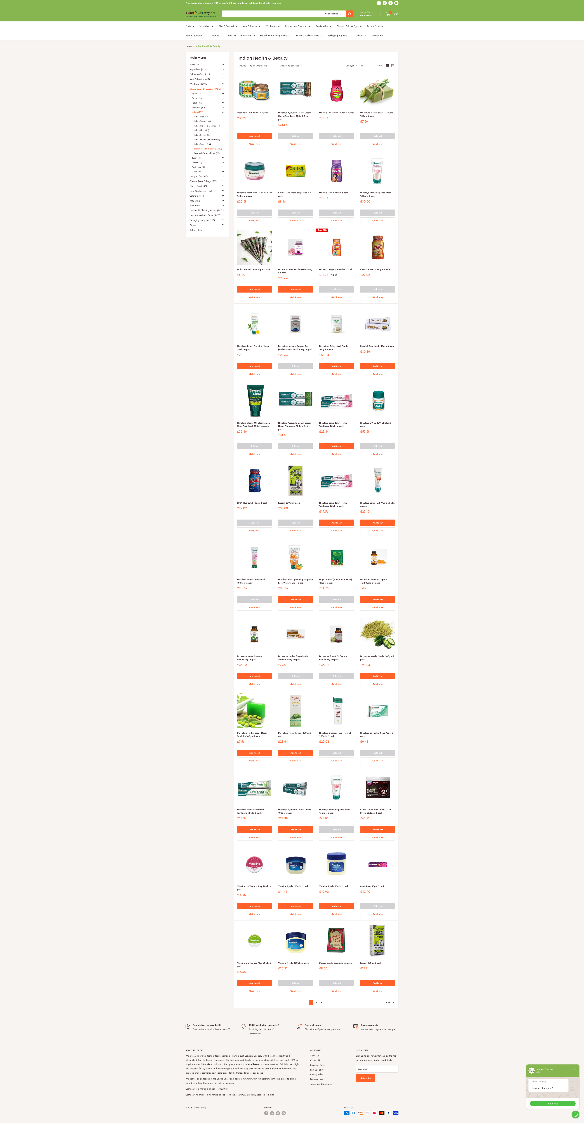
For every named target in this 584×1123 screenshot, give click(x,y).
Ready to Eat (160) (198, 176)
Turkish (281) (197, 98)
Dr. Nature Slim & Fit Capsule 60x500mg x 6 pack (333, 658)
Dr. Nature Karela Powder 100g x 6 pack (377, 658)
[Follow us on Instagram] (385, 3)
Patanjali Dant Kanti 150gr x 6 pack (377, 346)
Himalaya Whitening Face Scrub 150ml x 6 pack (334, 811)
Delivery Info (377, 35)
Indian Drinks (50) (202, 134)
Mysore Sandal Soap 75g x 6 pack (335, 962)
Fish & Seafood (226, 26)
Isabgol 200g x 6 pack (289, 502)
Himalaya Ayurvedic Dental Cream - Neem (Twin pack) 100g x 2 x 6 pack (295, 426)
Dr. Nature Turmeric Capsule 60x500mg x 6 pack (373, 581)
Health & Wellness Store (307, 35)
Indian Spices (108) (202, 121)
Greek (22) (197, 171)
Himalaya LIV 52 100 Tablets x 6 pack (375, 424)
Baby (230, 35)
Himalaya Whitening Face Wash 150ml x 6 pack (375, 194)
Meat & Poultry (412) (199, 79)
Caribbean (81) (198, 167)
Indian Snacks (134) (203, 144)
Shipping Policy (318, 1065)
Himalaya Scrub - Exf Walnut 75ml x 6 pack (377, 504)
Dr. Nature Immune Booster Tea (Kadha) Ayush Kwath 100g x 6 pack (295, 348)
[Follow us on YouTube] (396, 3)
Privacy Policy (316, 1074)
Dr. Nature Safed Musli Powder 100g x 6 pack (334, 348)
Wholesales (271, 26)
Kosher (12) (197, 162)
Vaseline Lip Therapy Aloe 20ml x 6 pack (254, 964)
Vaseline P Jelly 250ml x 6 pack (293, 962)
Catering (215, 35)
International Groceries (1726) (205, 89)
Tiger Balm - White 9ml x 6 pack (252, 112)
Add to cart (254, 135)
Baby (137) (194, 200)
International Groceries (296, 26)
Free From (246, 35)
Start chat (553, 1103)
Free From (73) (196, 205)
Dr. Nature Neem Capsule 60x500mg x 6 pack (249, 658)
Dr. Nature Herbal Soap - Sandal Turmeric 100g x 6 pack (293, 658)
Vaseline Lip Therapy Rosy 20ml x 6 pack (254, 888)
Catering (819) (196, 196)
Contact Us (315, 1060)
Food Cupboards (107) (200, 191)
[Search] (349, 13)
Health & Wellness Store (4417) (204, 215)
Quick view (254, 143)
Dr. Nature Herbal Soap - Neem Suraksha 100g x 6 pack (252, 734)
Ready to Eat (322, 26)
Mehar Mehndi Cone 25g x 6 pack (253, 269)
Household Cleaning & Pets (273, 35)
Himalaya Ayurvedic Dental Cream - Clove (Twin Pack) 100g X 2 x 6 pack (295, 116)
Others (359, 35)
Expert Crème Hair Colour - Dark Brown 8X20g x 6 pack (375, 811)
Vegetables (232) (198, 69)
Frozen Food (373, 26)
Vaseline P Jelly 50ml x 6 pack (333, 886)
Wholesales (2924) (198, 84)
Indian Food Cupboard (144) (207, 139)
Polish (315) (197, 102)
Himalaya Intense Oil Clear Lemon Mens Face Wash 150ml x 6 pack (253, 424)
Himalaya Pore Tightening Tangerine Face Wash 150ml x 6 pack (295, 581)
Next (388, 1002)
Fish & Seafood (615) (199, 74)
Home (189, 46)
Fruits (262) (195, 64)
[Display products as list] (392, 65)
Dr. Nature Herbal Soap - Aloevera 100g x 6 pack (376, 114)
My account (366, 15)
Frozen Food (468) (198, 186)
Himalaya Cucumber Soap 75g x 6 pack (376, 734)
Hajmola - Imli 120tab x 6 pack (333, 192)
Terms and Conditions (321, 1084)
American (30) (198, 107)
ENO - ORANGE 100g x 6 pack (375, 269)
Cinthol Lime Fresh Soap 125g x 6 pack (294, 194)
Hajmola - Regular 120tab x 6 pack (335, 269)
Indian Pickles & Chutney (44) (207, 125)
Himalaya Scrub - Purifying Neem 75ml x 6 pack (253, 348)
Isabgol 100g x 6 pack (370, 962)
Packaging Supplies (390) (202, 220)
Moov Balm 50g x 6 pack (372, 886)
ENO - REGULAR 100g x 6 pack (252, 502)
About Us (314, 1055)
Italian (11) (196, 157)
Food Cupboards (194, 35)
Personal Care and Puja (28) (207, 153)
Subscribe (365, 1078)
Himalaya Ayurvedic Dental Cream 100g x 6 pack (294, 811)
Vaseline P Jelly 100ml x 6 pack (293, 886)
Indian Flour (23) (201, 130)
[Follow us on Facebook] (379, 3)
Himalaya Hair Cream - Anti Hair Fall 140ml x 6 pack (254, 194)
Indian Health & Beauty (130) (208, 148)
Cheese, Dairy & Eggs (347, 26)
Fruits (188, 26)
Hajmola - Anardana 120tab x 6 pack (336, 112)
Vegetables (205, 26)
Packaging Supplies (337, 35)
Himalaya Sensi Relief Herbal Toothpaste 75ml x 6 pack (333, 424)
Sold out (296, 135)
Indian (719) (197, 112)
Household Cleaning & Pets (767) (205, 210)
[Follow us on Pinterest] (390, 3)
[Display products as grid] (387, 65)
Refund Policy (316, 1069)
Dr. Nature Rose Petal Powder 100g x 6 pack (295, 271)
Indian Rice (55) (201, 116)
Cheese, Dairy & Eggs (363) (203, 181)
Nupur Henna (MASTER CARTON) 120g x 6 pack (335, 581)
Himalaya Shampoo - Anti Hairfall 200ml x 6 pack (335, 734)
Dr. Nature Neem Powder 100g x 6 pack (294, 734)
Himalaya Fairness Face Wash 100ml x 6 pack (251, 581)
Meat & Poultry (250, 26)
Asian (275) (197, 93)
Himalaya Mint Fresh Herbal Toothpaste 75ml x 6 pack (250, 811)
